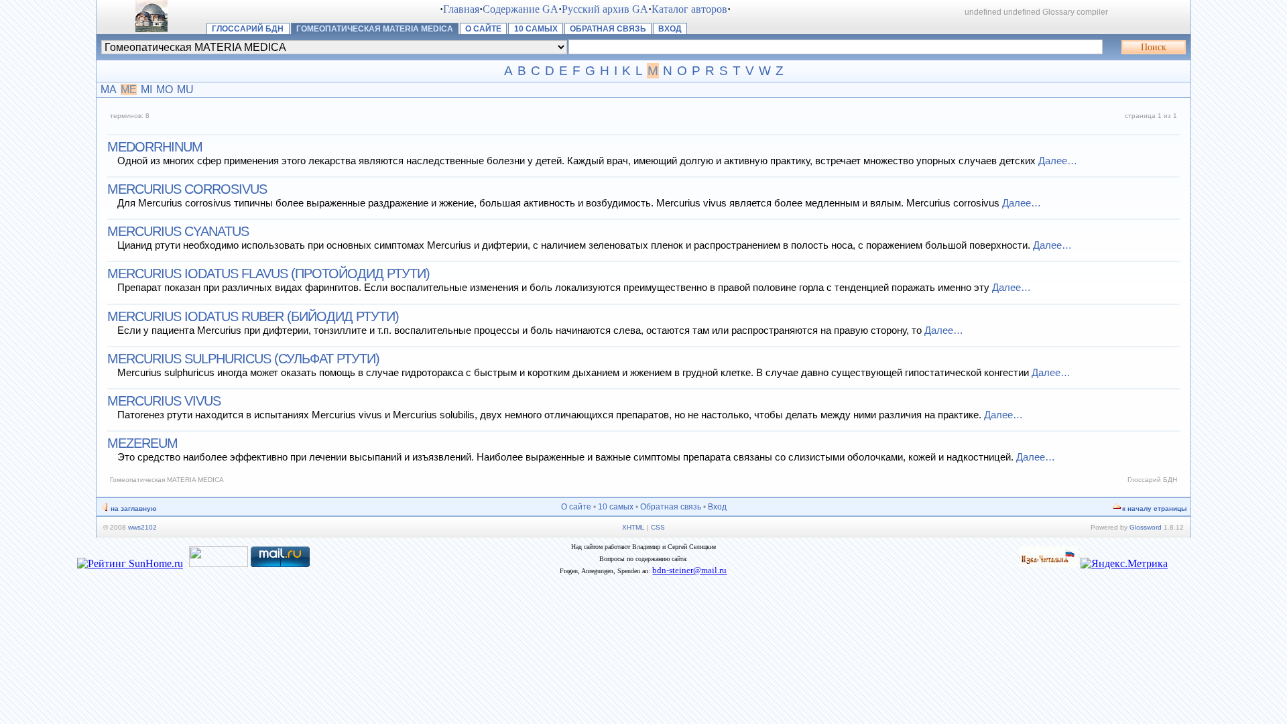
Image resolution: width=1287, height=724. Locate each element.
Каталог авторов (689, 9)
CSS (658, 527)
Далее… (1057, 160)
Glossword (1145, 527)
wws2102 (142, 527)
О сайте (483, 29)
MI (146, 89)
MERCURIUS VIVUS (164, 401)
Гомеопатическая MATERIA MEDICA (374, 29)
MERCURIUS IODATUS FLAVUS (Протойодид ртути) (268, 273)
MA (109, 89)
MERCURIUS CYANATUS (178, 231)
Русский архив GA (605, 9)
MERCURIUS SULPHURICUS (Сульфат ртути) (243, 358)
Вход (670, 29)
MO (164, 89)
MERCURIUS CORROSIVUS (187, 189)
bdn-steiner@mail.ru (689, 570)
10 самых (536, 29)
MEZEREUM (142, 443)
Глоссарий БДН (248, 29)
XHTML (633, 527)
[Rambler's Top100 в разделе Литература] (218, 563)
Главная (461, 9)
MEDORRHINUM (154, 146)
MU (185, 89)
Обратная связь (608, 29)
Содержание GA (520, 9)
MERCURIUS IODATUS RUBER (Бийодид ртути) (253, 316)
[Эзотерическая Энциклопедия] (1048, 563)
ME (129, 89)
